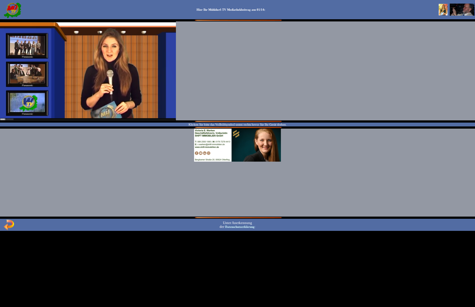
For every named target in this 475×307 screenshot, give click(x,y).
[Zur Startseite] (12, 17)
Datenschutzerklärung (240, 226)
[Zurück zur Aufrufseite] (8, 229)
